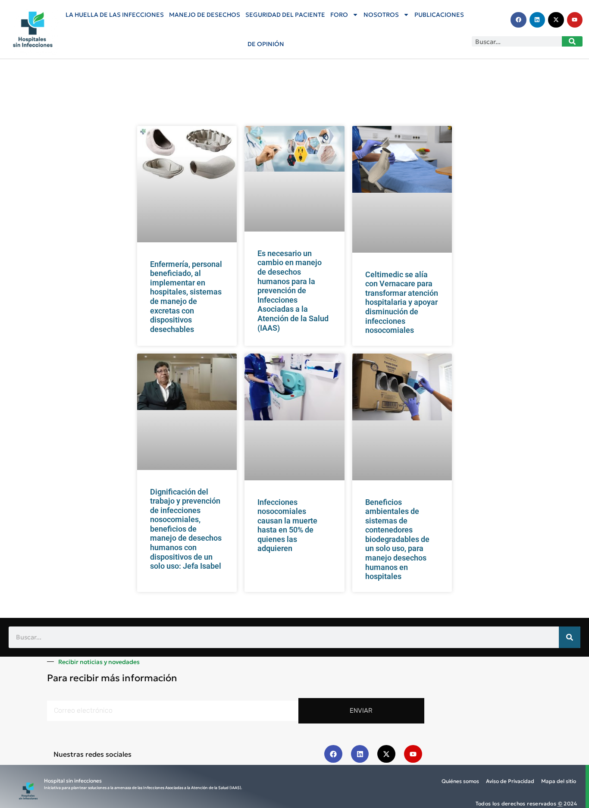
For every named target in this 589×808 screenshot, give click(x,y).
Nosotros (381, 15)
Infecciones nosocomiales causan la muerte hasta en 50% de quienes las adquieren (287, 525)
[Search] (572, 41)
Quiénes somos (460, 781)
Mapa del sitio (558, 781)
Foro (339, 15)
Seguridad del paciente (285, 15)
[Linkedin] (537, 20)
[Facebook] (518, 20)
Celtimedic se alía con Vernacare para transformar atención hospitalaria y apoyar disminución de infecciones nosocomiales (401, 302)
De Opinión (266, 44)
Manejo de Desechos (204, 15)
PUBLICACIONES (439, 15)
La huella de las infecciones (115, 15)
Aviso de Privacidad (510, 781)
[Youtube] (575, 20)
